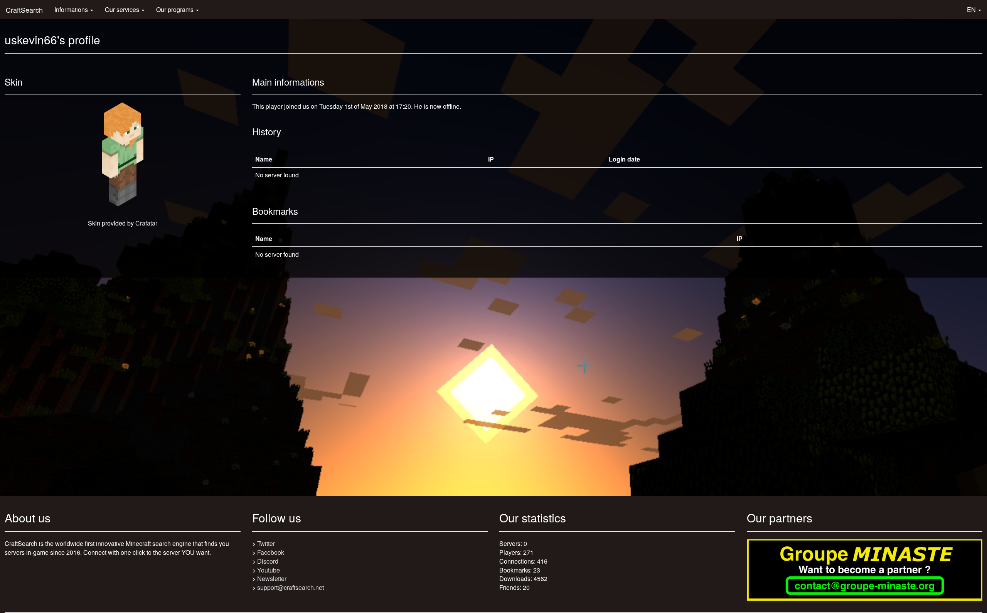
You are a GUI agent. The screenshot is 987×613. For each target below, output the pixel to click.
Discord (267, 561)
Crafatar (146, 223)
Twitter (266, 543)
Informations (71, 9)
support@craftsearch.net (290, 587)
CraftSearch (24, 10)
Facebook (270, 552)
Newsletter (271, 578)
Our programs (175, 9)
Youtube (268, 570)
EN (972, 9)
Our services (123, 9)
